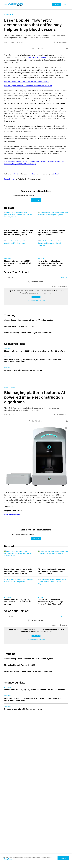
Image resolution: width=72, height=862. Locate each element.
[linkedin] (33, 49)
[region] (36, 282)
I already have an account (36, 300)
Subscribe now (9, 179)
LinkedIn (56, 174)
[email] (42, 49)
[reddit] (39, 49)
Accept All (63, 858)
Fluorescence (8, 14)
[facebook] (30, 49)
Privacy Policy (8, 859)
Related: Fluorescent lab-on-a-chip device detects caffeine (26, 82)
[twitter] (36, 49)
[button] (5, 4)
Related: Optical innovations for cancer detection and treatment (28, 86)
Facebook (32, 174)
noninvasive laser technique (37, 57)
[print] (67, 49)
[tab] (9, 277)
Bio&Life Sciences (9, 387)
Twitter (16, 174)
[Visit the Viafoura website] (63, 286)
